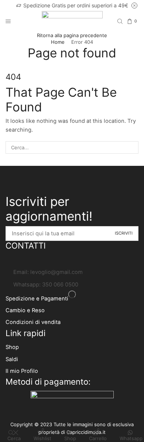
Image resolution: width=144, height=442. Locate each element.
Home (58, 42)
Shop (12, 347)
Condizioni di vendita (33, 322)
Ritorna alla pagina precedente (72, 35)
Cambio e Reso (25, 310)
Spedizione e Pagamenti (37, 298)
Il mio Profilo (22, 371)
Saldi (12, 359)
